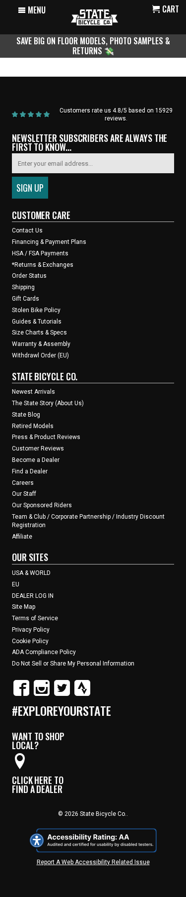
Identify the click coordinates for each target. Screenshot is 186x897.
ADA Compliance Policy (44, 652)
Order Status (29, 275)
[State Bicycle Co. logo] (94, 17)
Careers (23, 482)
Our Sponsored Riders (42, 505)
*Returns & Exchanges (42, 264)
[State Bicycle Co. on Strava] (82, 693)
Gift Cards (25, 298)
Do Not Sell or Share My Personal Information (73, 663)
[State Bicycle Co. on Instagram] (42, 693)
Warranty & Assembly (41, 343)
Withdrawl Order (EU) (40, 355)
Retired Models (33, 426)
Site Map (23, 606)
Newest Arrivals (33, 391)
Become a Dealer (36, 459)
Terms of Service (35, 618)
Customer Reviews (38, 448)
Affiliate (22, 536)
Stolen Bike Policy (36, 310)
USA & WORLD (31, 572)
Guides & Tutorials (37, 321)
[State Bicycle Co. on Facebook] (21, 693)
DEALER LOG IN (33, 595)
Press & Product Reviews (46, 437)
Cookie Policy (30, 641)
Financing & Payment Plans (49, 241)
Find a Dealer (30, 471)
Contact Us (27, 230)
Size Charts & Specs (39, 332)
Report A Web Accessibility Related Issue (93, 862)
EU (15, 584)
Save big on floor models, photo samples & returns (93, 45)
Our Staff (24, 493)
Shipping (23, 287)
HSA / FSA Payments (40, 253)
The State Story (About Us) (48, 403)
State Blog (26, 414)
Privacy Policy (31, 629)
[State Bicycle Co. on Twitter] (62, 693)
